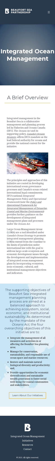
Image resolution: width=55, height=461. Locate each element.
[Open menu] (48, 12)
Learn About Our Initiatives (27, 395)
